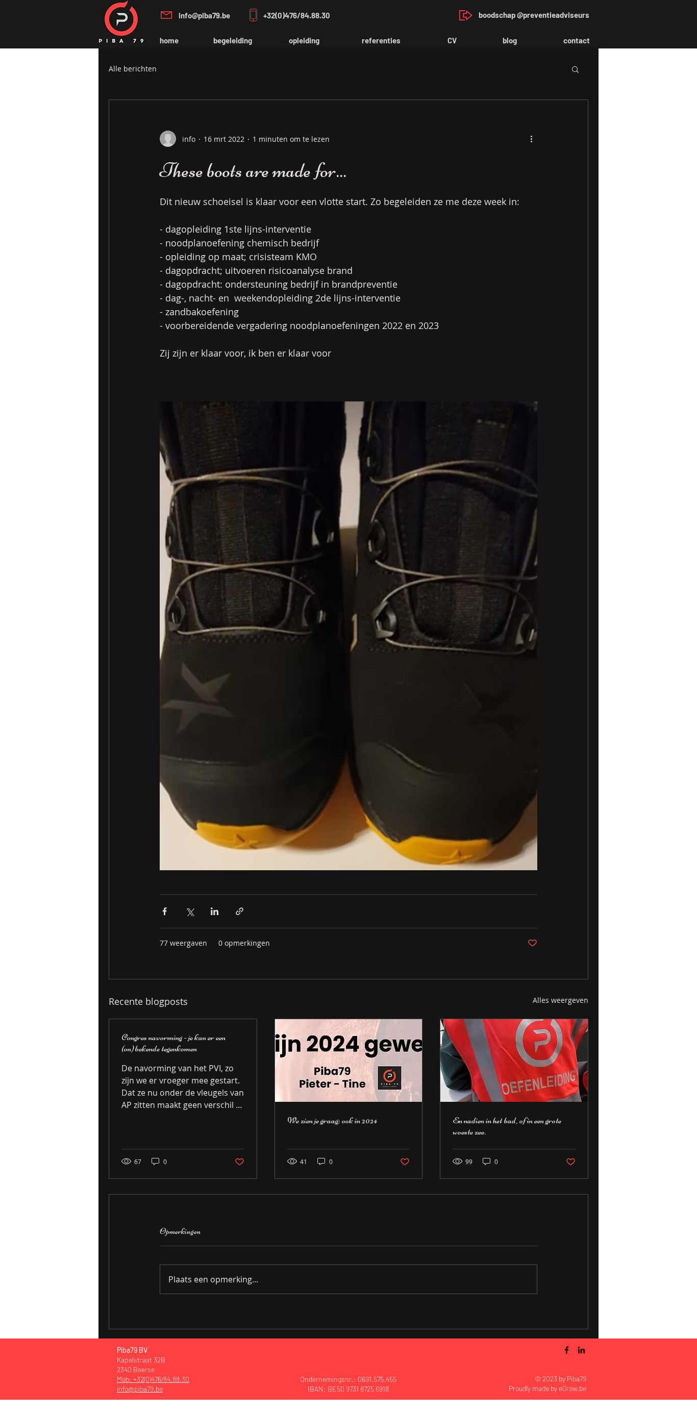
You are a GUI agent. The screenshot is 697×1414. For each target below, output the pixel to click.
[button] (575, 69)
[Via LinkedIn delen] (214, 911)
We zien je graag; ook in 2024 (332, 1120)
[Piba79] (566, 1350)
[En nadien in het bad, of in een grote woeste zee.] (514, 1060)
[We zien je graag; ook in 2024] (348, 1060)
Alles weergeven (560, 1000)
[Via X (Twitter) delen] (189, 911)
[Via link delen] (239, 911)
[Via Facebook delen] (164, 911)
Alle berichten (133, 68)
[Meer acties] (531, 139)
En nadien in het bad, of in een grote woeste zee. (507, 1126)
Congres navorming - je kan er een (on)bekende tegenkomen (173, 1042)
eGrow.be (572, 1388)
